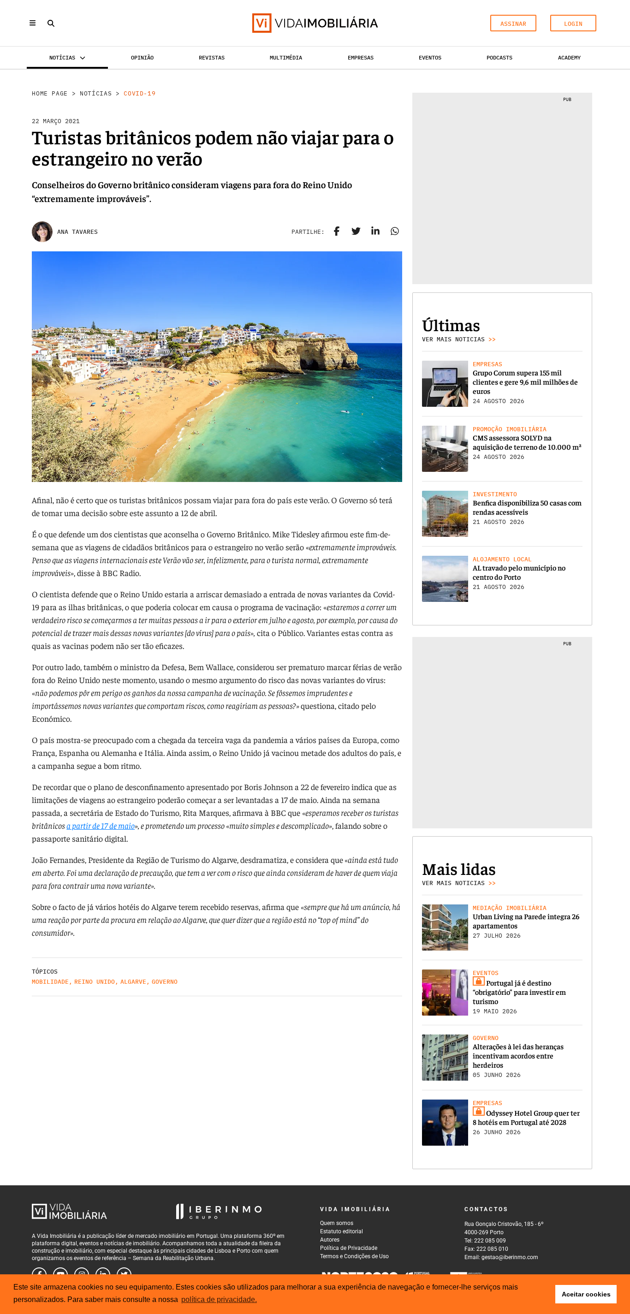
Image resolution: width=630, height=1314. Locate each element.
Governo (165, 982)
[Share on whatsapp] (394, 232)
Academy (569, 57)
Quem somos (336, 1223)
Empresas (361, 57)
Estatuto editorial (341, 1231)
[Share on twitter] (356, 232)
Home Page (50, 93)
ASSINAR (513, 24)
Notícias (96, 93)
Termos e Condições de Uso (354, 1256)
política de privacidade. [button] (219, 1299)
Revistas (212, 57)
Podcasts (499, 57)
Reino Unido (94, 982)
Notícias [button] (62, 57)
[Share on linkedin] (375, 232)
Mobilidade (50, 982)
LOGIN (573, 24)
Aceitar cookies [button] (586, 1294)
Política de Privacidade (348, 1248)
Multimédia (286, 57)
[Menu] (32, 22)
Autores (329, 1240)
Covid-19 (139, 93)
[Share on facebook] (336, 232)
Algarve (133, 982)
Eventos (430, 57)
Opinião (142, 57)
